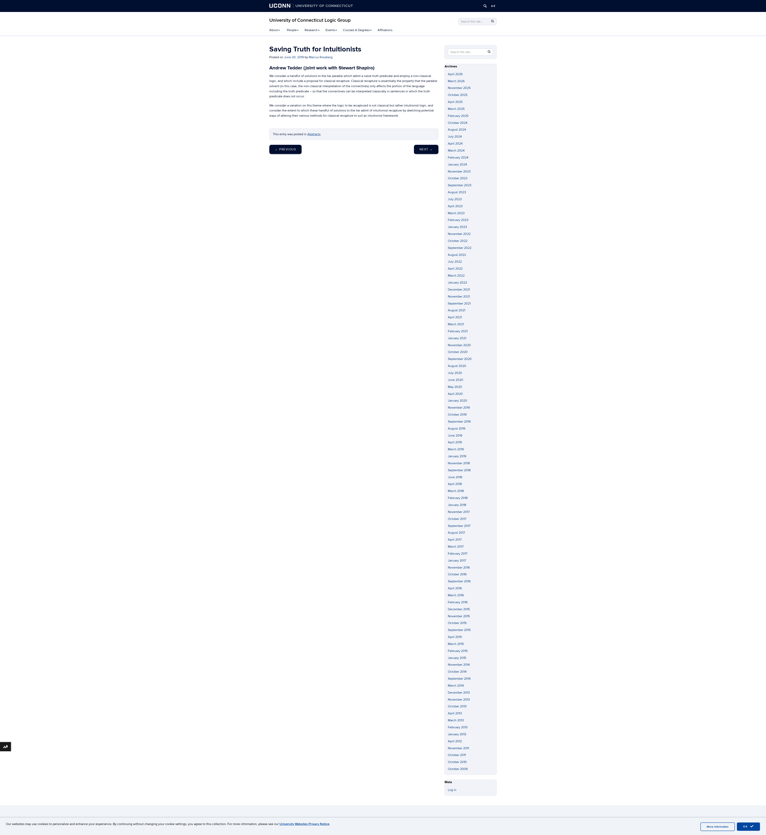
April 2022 (455, 269)
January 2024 (457, 165)
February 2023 (458, 220)
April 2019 (455, 442)
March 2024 (456, 151)
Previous (285, 149)
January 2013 (457, 734)
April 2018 (455, 484)
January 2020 (457, 401)
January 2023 (457, 227)
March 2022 (456, 276)
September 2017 (459, 526)
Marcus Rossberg (321, 57)
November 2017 (459, 512)
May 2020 (455, 387)
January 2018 (457, 505)
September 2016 (459, 581)
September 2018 (459, 470)
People (292, 30)
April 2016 (455, 588)
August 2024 (457, 130)
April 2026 (455, 74)
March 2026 (456, 81)
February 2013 (458, 727)
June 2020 (455, 380)
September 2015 (459, 630)
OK (746, 826)
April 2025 (455, 102)
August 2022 (457, 255)
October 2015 (457, 623)
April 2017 (455, 540)
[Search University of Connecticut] (485, 6)
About (273, 30)
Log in (452, 790)
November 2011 (458, 748)
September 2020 (460, 359)
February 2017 (457, 554)
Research (311, 30)
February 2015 (458, 651)
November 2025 (459, 88)
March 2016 (456, 595)
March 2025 (456, 109)
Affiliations (385, 30)
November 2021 (459, 297)
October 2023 (457, 178)
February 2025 (458, 116)
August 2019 (456, 429)
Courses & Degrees (356, 30)
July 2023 (455, 199)
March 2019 (456, 449)
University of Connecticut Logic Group (310, 20)
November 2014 (459, 665)
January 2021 (457, 338)
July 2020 (455, 373)
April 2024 (455, 144)
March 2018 (456, 491)
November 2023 (459, 172)
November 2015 (459, 616)
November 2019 (459, 408)
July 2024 (455, 137)
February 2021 (458, 331)
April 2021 (455, 317)
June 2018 (455, 477)
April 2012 (455, 741)
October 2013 (457, 706)
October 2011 (457, 755)
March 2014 (456, 686)
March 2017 (456, 547)
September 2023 (459, 185)
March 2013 (456, 720)
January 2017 (457, 561)
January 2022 (457, 283)
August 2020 (457, 366)
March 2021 (456, 324)
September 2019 (459, 422)
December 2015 (459, 609)
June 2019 (455, 436)
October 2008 (458, 769)
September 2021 (459, 304)
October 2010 (457, 762)
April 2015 (455, 637)
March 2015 (456, 644)
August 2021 (456, 310)
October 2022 (457, 241)
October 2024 (457, 123)
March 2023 (456, 213)
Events (330, 30)
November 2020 (459, 345)
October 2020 (458, 352)
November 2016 (459, 568)
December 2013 (459, 693)
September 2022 (459, 248)
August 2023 (457, 192)
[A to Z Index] (493, 6)
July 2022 (455, 262)
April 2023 (455, 206)
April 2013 (455, 713)
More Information (717, 826)
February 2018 (458, 498)
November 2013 (459, 700)
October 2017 (457, 519)
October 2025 (457, 95)
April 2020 (455, 394)
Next (426, 149)
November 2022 (459, 234)
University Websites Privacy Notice (304, 824)
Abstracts (313, 134)
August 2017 (456, 533)
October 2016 (457, 574)
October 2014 (457, 672)
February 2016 (458, 602)
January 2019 (457, 456)
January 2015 (457, 658)
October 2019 (457, 415)
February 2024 (458, 158)
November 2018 (459, 463)
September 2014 (459, 679)
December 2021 (459, 290)
